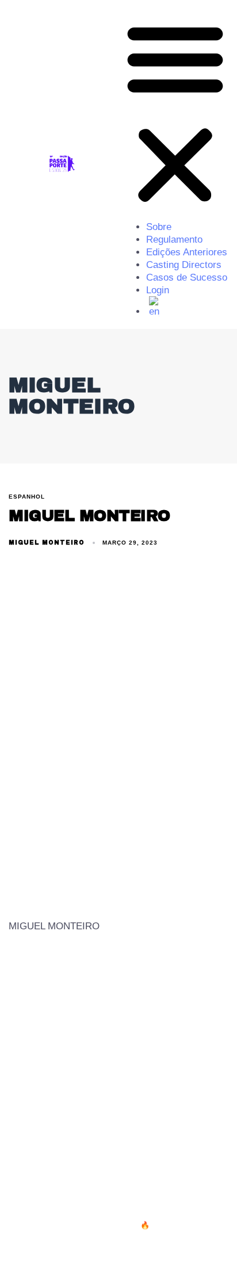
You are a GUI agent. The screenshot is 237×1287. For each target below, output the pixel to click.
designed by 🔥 (124, 1225)
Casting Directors (183, 264)
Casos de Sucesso (186, 277)
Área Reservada (190, 1161)
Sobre (158, 226)
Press (128, 1161)
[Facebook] (174, 1263)
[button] (175, 113)
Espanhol (27, 496)
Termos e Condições (56, 1161)
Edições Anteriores (186, 252)
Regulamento (174, 239)
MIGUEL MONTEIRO (47, 542)
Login (157, 290)
